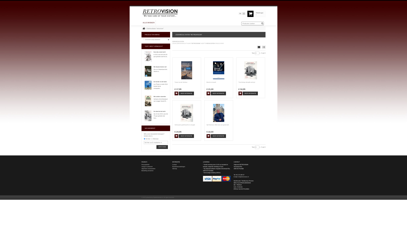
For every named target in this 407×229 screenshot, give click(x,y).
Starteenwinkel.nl (158, 197)
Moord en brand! (211, 82)
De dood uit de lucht (159, 111)
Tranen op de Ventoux (181, 82)
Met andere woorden (160, 96)
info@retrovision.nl (243, 177)
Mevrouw (155, 139)
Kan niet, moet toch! (160, 52)
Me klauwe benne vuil (160, 67)
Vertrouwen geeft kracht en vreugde (185, 125)
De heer (148, 139)
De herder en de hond (160, 81)
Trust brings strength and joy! (246, 82)
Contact (174, 164)
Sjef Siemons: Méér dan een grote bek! (217, 125)
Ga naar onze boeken (152, 39)
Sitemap (174, 168)
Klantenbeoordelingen (178, 166)
